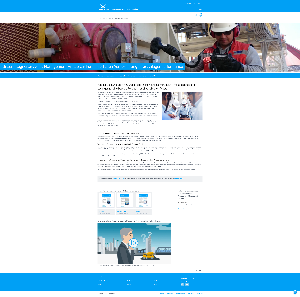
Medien (99, 284)
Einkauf (155, 284)
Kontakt (152, 76)
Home (99, 18)
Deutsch (199, 3)
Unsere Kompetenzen (106, 76)
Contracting (138, 211)
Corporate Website (185, 282)
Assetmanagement (178, 178)
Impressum (170, 293)
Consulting (101, 211)
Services (131, 76)
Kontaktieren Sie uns (190, 3)
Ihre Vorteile (121, 76)
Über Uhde (130, 280)
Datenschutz (191, 293)
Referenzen (142, 76)
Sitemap (162, 293)
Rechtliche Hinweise (180, 293)
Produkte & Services (108, 18)
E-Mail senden (184, 209)
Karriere (129, 284)
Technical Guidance (122, 211)
